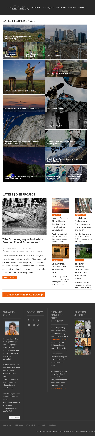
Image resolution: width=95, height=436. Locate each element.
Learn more (14, 417)
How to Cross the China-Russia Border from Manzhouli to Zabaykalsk (60, 224)
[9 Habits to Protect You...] (83, 205)
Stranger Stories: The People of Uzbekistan (75, 177)
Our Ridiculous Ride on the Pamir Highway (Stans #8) (61, 142)
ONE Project (48, 8)
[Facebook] (34, 320)
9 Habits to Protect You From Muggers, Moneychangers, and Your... (83, 224)
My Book (81, 8)
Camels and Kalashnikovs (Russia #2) (20, 91)
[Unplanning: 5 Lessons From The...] (60, 251)
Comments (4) (26, 248)
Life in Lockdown (54, 56)
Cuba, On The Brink (55, 126)
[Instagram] (34, 325)
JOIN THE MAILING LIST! (59, 339)
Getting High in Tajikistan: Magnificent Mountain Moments (21, 177)
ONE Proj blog (10, 251)
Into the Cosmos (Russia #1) (58, 73)
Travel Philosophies (37, 251)
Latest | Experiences (18, 21)
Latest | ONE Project (18, 194)
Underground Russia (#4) (11, 55)
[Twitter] (38, 320)
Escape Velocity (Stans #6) (53, 177)
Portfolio (72, 8)
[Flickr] (29, 325)
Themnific (91, 431)
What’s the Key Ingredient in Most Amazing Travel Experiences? (23, 241)
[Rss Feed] (29, 320)
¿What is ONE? (61, 8)
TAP (76, 353)
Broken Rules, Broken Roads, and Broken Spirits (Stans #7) (64, 160)
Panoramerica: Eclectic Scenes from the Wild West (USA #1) (22, 142)
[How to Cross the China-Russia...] (60, 205)
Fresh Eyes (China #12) (56, 108)
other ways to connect (59, 388)
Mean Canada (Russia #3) (32, 55)
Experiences (35, 8)
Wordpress (75, 431)
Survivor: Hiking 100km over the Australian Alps (18, 37)
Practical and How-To (23, 251)
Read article (9, 278)
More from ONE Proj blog (22, 294)
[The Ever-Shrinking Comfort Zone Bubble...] (83, 251)
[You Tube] (38, 325)
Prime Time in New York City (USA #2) (20, 108)
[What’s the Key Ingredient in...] (24, 216)
